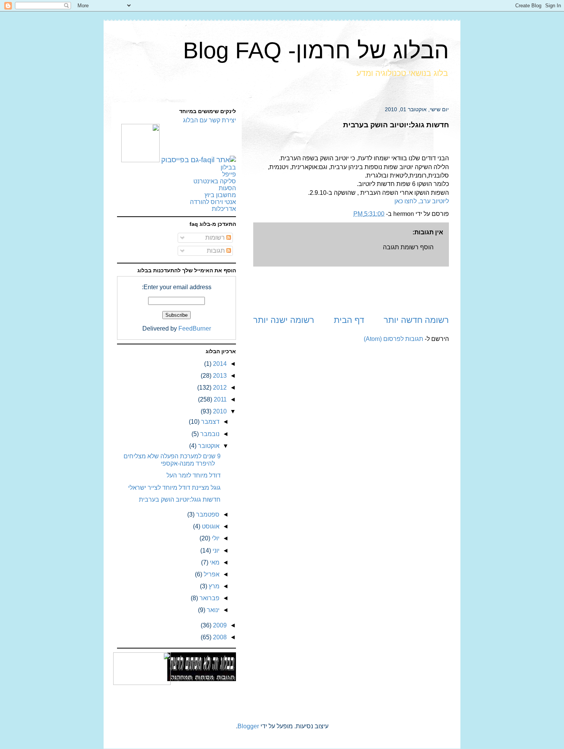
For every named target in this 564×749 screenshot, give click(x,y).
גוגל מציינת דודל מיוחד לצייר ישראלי (174, 487)
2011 (219, 399)
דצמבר (209, 421)
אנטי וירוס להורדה (213, 202)
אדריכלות (224, 209)
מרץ (213, 586)
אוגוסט (209, 526)
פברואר (208, 598)
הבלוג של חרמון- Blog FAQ (316, 50)
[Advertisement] (351, 290)
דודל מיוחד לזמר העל (194, 475)
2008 (219, 637)
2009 (219, 625)
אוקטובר (207, 446)
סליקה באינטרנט (214, 181)
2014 (219, 364)
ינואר (212, 610)
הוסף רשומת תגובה (408, 247)
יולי (214, 538)
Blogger (248, 726)
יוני (215, 550)
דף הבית (349, 320)
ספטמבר (207, 514)
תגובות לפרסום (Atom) (393, 339)
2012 (219, 387)
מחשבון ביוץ (220, 195)
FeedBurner (194, 328)
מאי (213, 562)
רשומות (215, 237)
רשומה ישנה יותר (283, 320)
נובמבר (209, 434)
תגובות (216, 250)
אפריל (210, 574)
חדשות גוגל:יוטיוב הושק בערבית (180, 499)
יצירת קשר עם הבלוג (209, 120)
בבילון (228, 167)
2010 (219, 411)
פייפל (229, 174)
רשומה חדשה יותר (416, 320)
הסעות (227, 188)
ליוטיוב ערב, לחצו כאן (421, 201)
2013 (219, 375)
